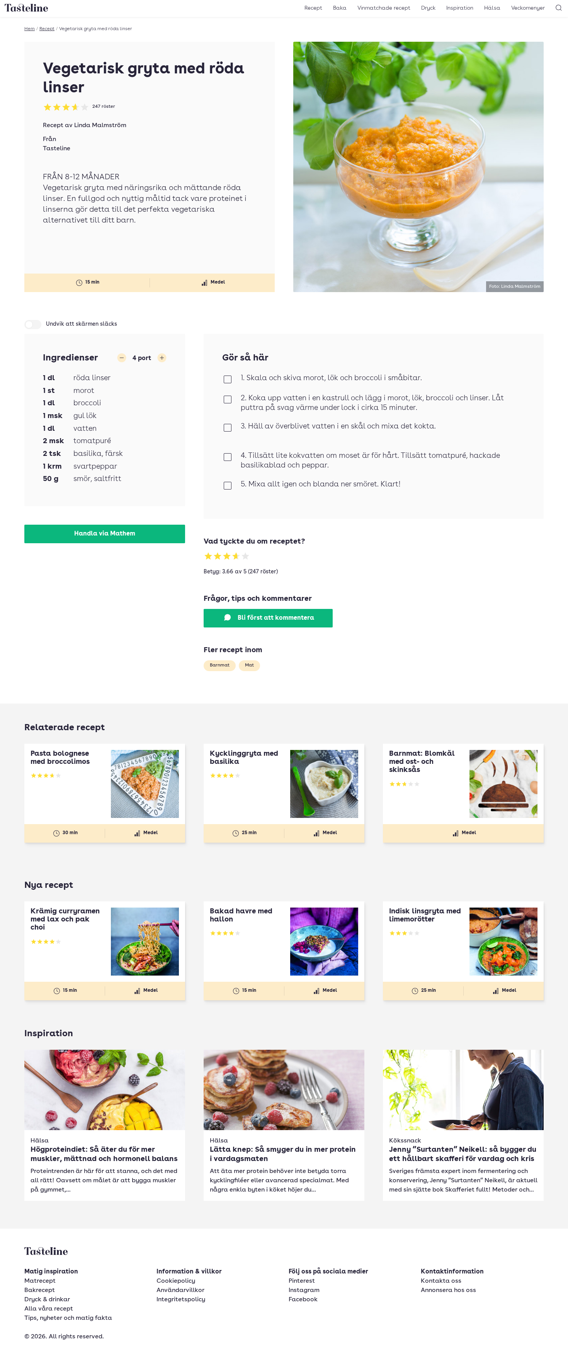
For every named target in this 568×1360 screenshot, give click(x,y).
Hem (29, 29)
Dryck (428, 8)
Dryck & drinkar (47, 1300)
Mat (249, 665)
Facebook (303, 1300)
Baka (340, 8)
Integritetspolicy (180, 1300)
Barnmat (220, 665)
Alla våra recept (48, 1309)
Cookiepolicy (175, 1281)
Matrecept (40, 1281)
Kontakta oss (441, 1281)
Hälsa (492, 8)
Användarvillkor (180, 1290)
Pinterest (302, 1281)
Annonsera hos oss (448, 1290)
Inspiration (459, 8)
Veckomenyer (528, 8)
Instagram (304, 1290)
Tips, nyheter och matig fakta (68, 1318)
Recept (313, 8)
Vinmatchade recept (383, 8)
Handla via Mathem (104, 534)
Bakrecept (39, 1290)
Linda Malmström (100, 125)
